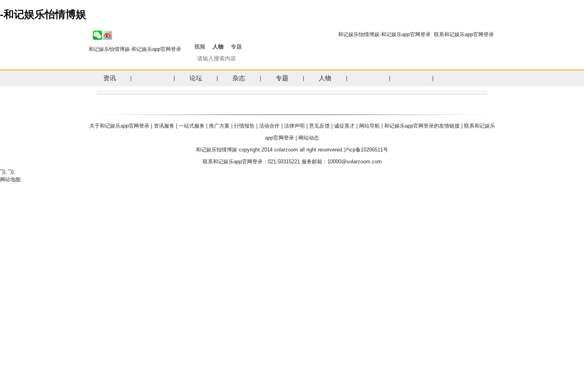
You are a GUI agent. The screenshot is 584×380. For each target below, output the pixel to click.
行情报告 (244, 126)
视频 (199, 46)
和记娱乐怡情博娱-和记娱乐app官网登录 (384, 34)
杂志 (238, 78)
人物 (218, 46)
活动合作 (269, 126)
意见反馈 (319, 126)
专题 (236, 46)
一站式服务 (192, 126)
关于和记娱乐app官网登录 (119, 126)
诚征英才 (344, 126)
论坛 (196, 78)
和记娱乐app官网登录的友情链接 (422, 126)
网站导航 (369, 126)
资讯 (109, 78)
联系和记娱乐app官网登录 (464, 34)
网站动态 (308, 138)
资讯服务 (164, 126)
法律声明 (294, 126)
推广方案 (219, 126)
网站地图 (10, 179)
